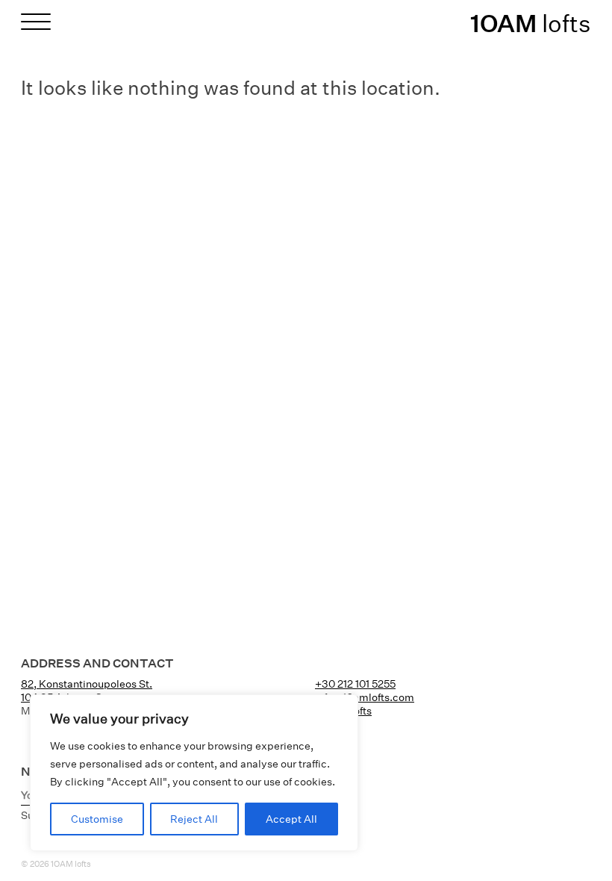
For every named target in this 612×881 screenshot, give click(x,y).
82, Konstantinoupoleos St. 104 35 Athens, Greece (86, 690)
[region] (194, 772)
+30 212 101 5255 (355, 684)
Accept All (291, 819)
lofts (530, 23)
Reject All (194, 819)
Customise (97, 819)
